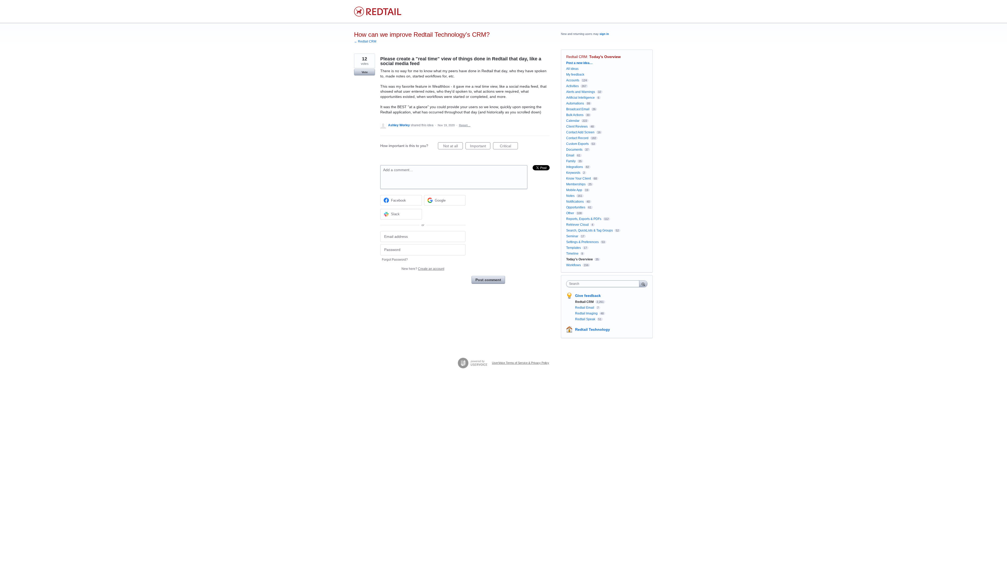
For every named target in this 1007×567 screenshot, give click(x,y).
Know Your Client (578, 178)
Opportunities (575, 207)
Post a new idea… (579, 63)
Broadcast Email (578, 109)
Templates (573, 248)
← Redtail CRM (365, 41)
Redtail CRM (576, 57)
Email (570, 155)
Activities (572, 86)
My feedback (575, 74)
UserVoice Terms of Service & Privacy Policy (520, 362)
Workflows (573, 265)
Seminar (572, 236)
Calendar (573, 121)
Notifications (575, 201)
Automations (575, 103)
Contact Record (577, 138)
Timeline (572, 253)
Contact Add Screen (580, 132)
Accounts (572, 80)
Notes (570, 196)
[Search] (643, 283)
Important (480, 146)
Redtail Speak (585, 319)
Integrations (574, 167)
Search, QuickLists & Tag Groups (589, 230)
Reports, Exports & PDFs (583, 219)
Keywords (573, 173)
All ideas (572, 69)
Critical (509, 146)
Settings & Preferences (582, 242)
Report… (464, 125)
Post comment (488, 280)
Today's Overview (605, 57)
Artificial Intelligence (580, 97)
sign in (604, 33)
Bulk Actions (574, 115)
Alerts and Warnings (580, 92)
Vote (365, 72)
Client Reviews (577, 126)
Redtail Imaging (586, 313)
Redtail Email (585, 307)
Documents (574, 149)
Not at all (453, 146)
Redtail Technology (592, 329)
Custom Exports (577, 144)
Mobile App (574, 190)
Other (570, 213)
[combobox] (604, 284)
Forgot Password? (395, 259)
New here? (422, 269)
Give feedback (588, 295)
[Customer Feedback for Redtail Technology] (377, 12)
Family (571, 161)
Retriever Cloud (577, 225)
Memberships (576, 184)
